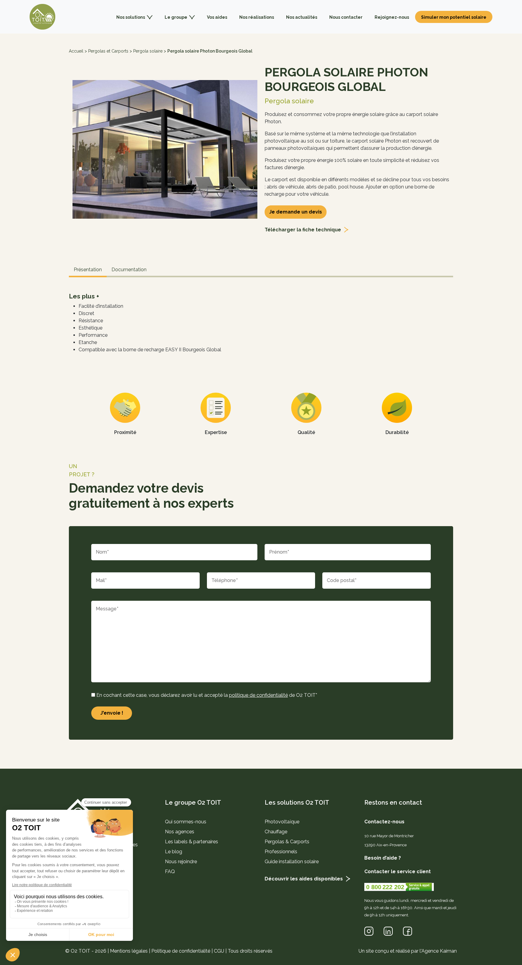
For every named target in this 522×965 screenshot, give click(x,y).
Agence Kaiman (439, 951)
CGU (219, 951)
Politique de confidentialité (180, 951)
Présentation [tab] (88, 269)
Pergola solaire (148, 51)
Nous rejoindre (181, 861)
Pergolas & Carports (287, 841)
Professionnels (281, 851)
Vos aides (217, 17)
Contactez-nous (384, 822)
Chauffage (276, 832)
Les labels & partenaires (191, 841)
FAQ (170, 871)
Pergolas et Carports (108, 51)
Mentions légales (129, 951)
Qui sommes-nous (185, 822)
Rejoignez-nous (392, 17)
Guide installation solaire (292, 861)
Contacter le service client (397, 871)
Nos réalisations (256, 17)
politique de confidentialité (258, 695)
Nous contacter (345, 17)
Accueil (76, 51)
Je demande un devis (295, 212)
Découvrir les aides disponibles (304, 879)
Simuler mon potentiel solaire (453, 17)
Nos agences (179, 832)
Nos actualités (301, 17)
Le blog (173, 851)
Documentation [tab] (129, 269)
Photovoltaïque (282, 822)
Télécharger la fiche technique (303, 230)
